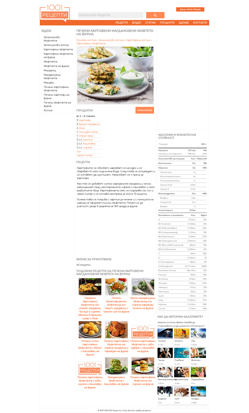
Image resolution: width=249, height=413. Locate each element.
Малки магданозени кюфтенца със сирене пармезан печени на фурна (142, 303)
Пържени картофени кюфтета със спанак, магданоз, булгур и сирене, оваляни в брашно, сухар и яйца (90, 308)
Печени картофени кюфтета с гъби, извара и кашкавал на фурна (142, 346)
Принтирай (144, 110)
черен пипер (84, 155)
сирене (87, 147)
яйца (82, 128)
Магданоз (50, 70)
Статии (150, 22)
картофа (84, 120)
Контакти (200, 22)
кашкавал (89, 143)
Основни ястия (86, 40)
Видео (136, 22)
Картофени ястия (138, 40)
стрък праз (85, 135)
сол (79, 151)
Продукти (167, 22)
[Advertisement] (58, 166)
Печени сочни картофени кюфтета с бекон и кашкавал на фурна (90, 348)
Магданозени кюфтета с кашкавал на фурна (116, 381)
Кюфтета (50, 61)
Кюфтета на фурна (56, 66)
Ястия (48, 110)
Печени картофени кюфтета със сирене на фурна (142, 381)
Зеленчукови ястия (56, 45)
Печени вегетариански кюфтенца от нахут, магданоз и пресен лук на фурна (116, 304)
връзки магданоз (89, 124)
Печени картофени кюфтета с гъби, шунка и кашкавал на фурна (89, 382)
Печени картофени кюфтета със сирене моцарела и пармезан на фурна (116, 346)
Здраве (184, 22)
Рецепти (121, 22)
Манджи (49, 82)
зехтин (88, 139)
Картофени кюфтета (58, 49)
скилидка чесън (88, 131)
